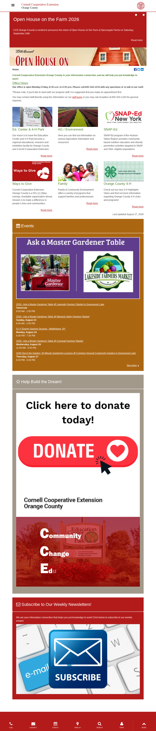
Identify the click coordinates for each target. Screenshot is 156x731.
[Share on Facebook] (135, 70)
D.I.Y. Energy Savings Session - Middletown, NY (40, 328)
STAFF (121, 728)
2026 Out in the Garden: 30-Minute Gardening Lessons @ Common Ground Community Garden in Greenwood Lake (76, 353)
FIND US (78, 728)
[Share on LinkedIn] (142, 70)
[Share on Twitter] (138, 70)
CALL (11, 728)
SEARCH (99, 728)
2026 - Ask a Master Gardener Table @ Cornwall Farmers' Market (49, 341)
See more (132, 365)
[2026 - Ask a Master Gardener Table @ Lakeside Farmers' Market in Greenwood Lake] (78, 269)
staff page (77, 97)
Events (27, 225)
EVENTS (55, 728)
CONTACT (33, 728)
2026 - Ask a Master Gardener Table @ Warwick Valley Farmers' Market (52, 316)
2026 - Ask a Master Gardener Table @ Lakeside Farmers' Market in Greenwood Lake (60, 304)
